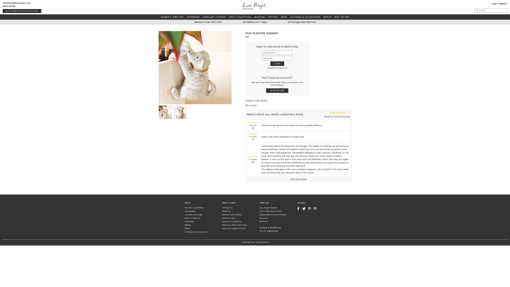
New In (327, 17)
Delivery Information (232, 214)
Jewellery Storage (214, 17)
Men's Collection (240, 17)
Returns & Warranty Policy (234, 225)
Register (503, 3)
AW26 (284, 17)
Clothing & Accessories (305, 17)
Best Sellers (342, 17)
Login (277, 63)
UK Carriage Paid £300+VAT (302, 22)
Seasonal (259, 17)
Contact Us (227, 207)
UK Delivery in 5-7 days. (255, 22)
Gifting (273, 17)
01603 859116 (9, 6)
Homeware (193, 17)
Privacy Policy (229, 218)
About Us (226, 211)
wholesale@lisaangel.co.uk (16, 3)
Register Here (277, 90)
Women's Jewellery (172, 17)
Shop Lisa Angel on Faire (234, 228)
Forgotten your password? (277, 68)
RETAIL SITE (22, 11)
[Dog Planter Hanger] (195, 67)
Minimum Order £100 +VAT (208, 22)
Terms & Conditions (231, 221)
